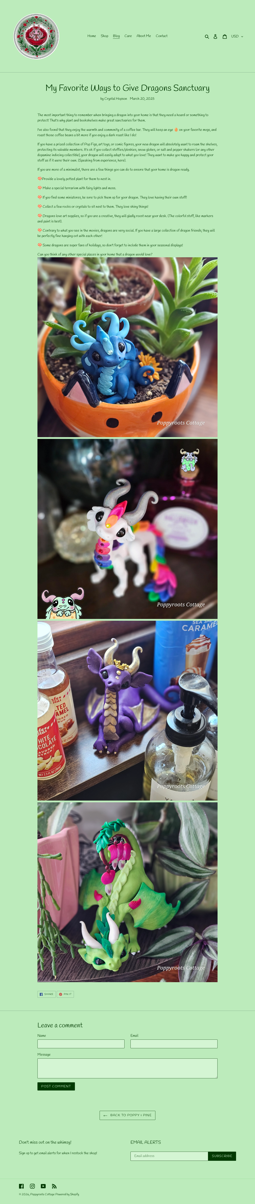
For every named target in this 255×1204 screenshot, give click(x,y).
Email (134, 1035)
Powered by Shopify (67, 1194)
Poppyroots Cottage (42, 1194)
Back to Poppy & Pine (130, 1115)
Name (41, 1035)
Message (44, 1054)
